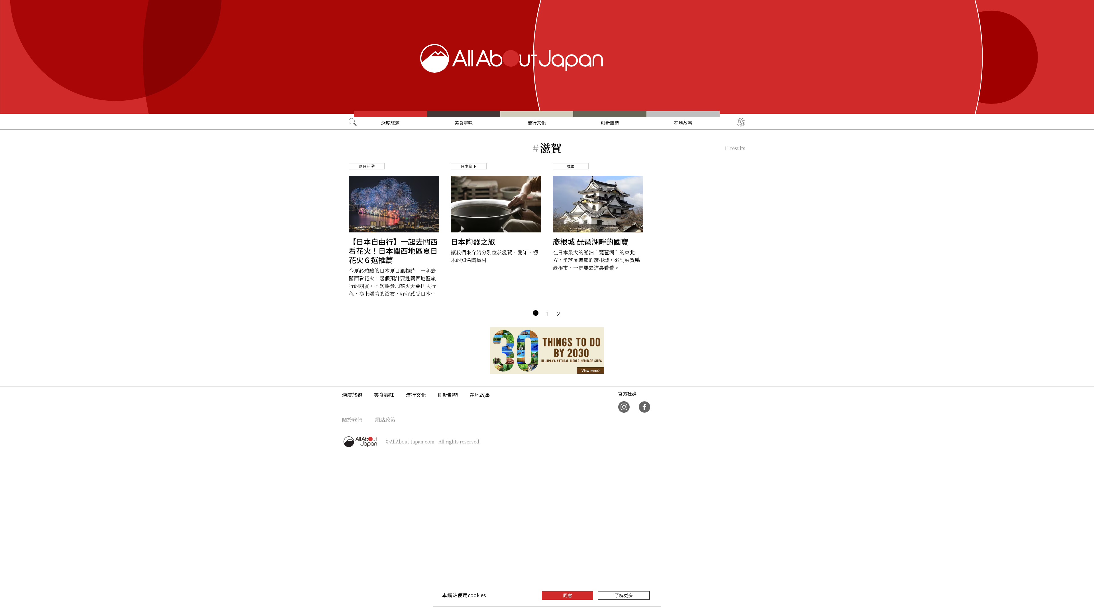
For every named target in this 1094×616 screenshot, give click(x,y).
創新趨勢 (610, 122)
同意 (567, 595)
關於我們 (352, 419)
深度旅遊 (390, 122)
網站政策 (385, 419)
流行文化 (537, 122)
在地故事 (683, 122)
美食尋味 (463, 122)
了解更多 (624, 595)
